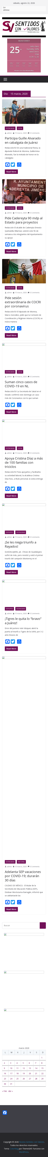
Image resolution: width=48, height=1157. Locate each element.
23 (5, 1078)
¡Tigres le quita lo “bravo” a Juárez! (23, 620)
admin (9, 133)
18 (17, 1073)
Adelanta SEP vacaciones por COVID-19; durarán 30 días (23, 875)
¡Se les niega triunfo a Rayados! (20, 544)
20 (30, 1073)
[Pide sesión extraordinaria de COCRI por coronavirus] (24, 271)
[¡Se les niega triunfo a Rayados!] (24, 515)
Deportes (9, 532)
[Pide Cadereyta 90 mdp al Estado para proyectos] (24, 191)
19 (24, 1073)
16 (5, 1073)
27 (30, 1078)
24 (11, 1078)
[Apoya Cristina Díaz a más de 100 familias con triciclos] (24, 431)
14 (36, 1068)
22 (42, 1073)
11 (17, 1068)
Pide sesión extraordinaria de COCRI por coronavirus (23, 302)
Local (20, 128)
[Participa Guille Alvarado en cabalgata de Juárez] (24, 111)
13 (30, 1068)
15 (42, 1068)
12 (24, 1068)
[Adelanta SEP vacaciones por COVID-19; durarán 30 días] (24, 756)
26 (24, 1078)
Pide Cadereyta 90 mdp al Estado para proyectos (24, 220)
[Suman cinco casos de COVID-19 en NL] (24, 355)
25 (17, 1078)
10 (11, 1068)
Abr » (10, 1091)
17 (11, 1073)
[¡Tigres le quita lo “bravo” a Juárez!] (24, 592)
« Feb (4, 1091)
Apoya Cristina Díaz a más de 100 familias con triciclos (24, 462)
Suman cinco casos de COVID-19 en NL (21, 384)
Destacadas (10, 128)
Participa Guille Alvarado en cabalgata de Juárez (23, 140)
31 (11, 1084)
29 (42, 1078)
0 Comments (34, 133)
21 (36, 1073)
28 (36, 1078)
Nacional (21, 862)
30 (5, 1084)
